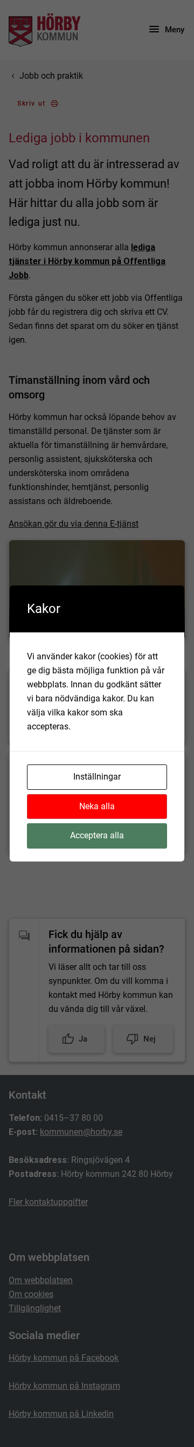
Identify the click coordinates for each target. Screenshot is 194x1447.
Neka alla (97, 806)
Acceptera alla (97, 835)
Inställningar (97, 776)
